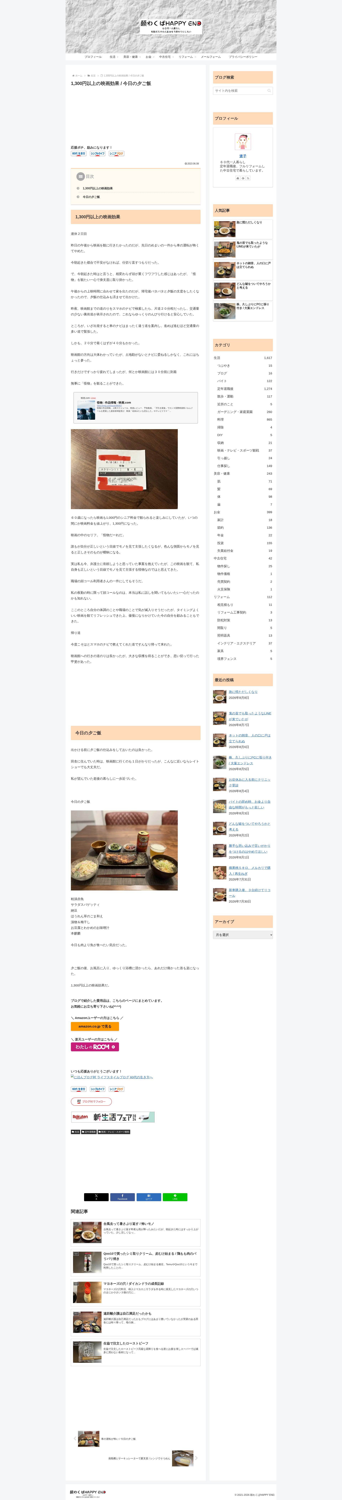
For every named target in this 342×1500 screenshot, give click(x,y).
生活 (77, 1132)
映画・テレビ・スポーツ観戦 (115, 1132)
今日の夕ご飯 (91, 196)
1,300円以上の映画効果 (98, 188)
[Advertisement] (136, 114)
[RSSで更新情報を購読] (248, 178)
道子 (243, 156)
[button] (269, 91)
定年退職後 (90, 1132)
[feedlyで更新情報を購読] (243, 178)
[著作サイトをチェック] (237, 178)
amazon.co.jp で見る (95, 1026)
